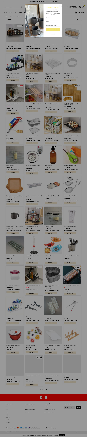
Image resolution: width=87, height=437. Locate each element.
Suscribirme (52, 29)
